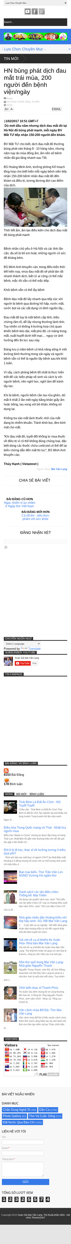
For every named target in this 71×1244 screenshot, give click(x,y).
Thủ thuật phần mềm (54, 1215)
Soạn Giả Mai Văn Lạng (30, 1215)
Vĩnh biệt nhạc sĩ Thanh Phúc (39, 987)
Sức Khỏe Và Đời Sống (18, 101)
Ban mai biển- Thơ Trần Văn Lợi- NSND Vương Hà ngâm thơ (41, 873)
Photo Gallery (12, 1116)
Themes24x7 (38, 1217)
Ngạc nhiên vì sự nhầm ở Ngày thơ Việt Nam (19, 504)
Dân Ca (44, 1109)
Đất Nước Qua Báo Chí (18, 1122)
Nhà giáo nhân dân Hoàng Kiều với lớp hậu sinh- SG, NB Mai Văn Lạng (43, 919)
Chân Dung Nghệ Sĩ (16, 1109)
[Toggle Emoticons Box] (6, 547)
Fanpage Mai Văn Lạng (35, 11)
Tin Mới (11, 59)
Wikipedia (42, 11)
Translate (34, 648)
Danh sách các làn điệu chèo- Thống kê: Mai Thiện (39, 893)
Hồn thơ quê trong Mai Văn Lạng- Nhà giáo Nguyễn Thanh (41, 964)
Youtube (28, 11)
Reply (9, 98)
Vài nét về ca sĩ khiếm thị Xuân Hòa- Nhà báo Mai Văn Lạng (39, 941)
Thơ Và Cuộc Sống (42, 1116)
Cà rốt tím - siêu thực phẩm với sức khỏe (35, 517)
